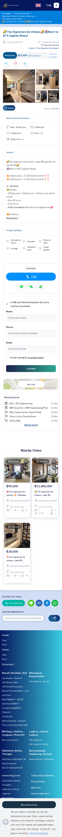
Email (9, 342)
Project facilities (14, 230)
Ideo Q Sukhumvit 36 (12, 767)
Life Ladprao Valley (38, 743)
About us (36, 787)
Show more (31, 425)
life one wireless (10, 739)
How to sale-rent (40, 793)
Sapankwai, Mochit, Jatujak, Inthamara (18, 16)
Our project (8, 664)
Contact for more (11, 596)
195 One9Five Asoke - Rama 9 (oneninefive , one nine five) (15, 690)
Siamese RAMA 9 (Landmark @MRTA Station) (11, 707)
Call (33, 276)
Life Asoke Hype (10, 682)
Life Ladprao (35, 739)
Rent (4, 644)
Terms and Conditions (42, 775)
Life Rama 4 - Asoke (39, 681)
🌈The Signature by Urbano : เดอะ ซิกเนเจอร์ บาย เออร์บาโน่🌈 (44, 493)
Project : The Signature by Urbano (43, 48)
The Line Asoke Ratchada (15, 724)
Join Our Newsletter (13, 611)
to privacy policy (36, 357)
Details (9, 152)
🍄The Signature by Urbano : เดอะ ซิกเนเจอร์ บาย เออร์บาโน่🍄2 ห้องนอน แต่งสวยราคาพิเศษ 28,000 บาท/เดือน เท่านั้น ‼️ (16, 559)
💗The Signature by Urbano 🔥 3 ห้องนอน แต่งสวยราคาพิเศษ (16, 493)
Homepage (6, 13)
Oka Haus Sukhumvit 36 (14, 758)
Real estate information (17, 118)
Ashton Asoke (9, 763)
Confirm (31, 368)
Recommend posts (22, 13)
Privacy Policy (38, 781)
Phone (9, 326)
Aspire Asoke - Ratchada (41, 758)
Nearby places (11, 397)
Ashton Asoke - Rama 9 (14, 720)
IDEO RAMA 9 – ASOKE (12, 699)
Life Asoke (7, 716)
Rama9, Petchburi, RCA (14, 672)
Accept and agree (18, 357)
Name (9, 311)
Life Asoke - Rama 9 (12, 677)
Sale (4, 640)
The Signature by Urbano (12, 18)
